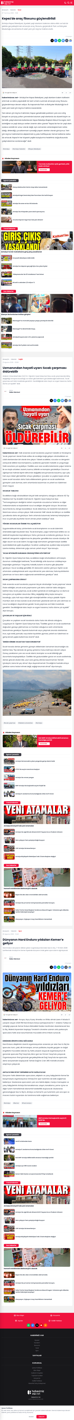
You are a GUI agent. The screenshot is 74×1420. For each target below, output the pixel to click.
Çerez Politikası (37, 1368)
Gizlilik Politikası (56, 1321)
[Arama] (68, 3)
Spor (37, 1351)
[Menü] (71, 2)
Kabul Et (41, 1417)
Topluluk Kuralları (37, 1376)
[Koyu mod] (65, 3)
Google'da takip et (11, 93)
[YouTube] (41, 1325)
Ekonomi (37, 1345)
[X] (37, 1325)
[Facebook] (32, 1325)
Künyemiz (56, 1315)
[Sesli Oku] (62, 92)
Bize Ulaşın (20, 1315)
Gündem (37, 1343)
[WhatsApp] (28, 1325)
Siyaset (37, 1340)
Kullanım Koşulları (37, 1373)
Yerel (37, 1348)
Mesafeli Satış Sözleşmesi (37, 1383)
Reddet (31, 1417)
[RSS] (45, 1325)
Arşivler (20, 1321)
